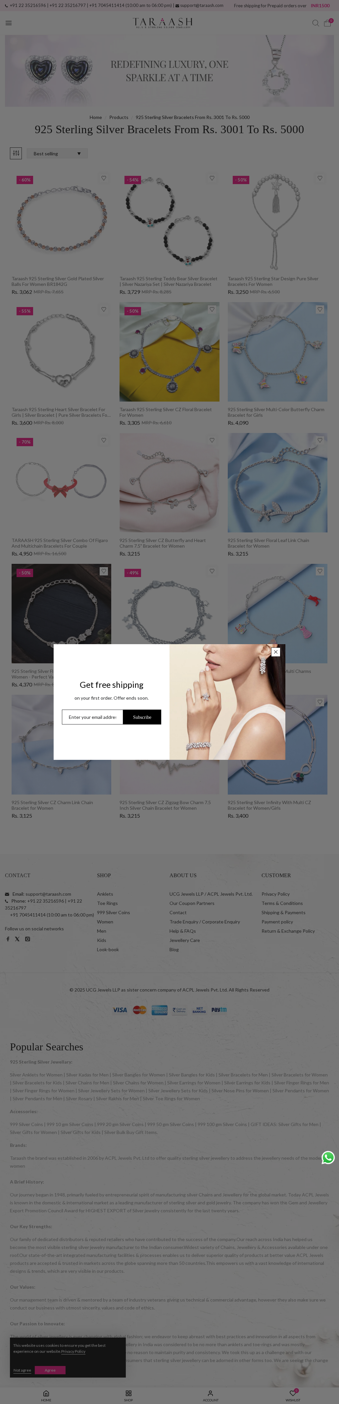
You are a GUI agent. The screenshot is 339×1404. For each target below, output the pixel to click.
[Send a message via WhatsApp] (328, 1157)
